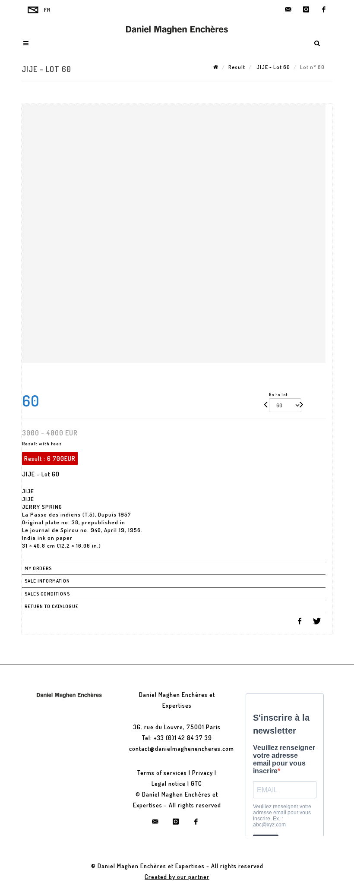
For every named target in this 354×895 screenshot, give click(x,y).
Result (236, 67)
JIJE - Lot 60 (272, 67)
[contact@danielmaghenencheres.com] (288, 9)
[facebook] (323, 9)
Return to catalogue (52, 606)
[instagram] (306, 9)
